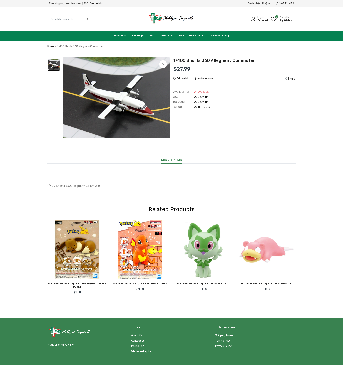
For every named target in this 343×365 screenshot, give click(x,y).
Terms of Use (223, 340)
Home (50, 46)
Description (171, 160)
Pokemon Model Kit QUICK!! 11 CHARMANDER (140, 283)
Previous (47, 258)
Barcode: (179, 101)
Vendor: (178, 106)
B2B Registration (142, 35)
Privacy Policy (223, 346)
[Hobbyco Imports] (171, 19)
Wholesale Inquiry (141, 351)
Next (295, 258)
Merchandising (219, 35)
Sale (181, 35)
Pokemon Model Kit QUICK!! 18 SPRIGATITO (203, 283)
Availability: (181, 91)
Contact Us (166, 35)
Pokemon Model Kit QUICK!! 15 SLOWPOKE (266, 283)
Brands (119, 35)
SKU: (176, 96)
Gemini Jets (202, 106)
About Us (136, 335)
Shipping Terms (224, 335)
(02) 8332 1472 (285, 3)
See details (96, 3)
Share (291, 78)
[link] (100, 226)
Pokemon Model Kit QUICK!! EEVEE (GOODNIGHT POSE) (77, 285)
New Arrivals (197, 35)
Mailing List (137, 346)
